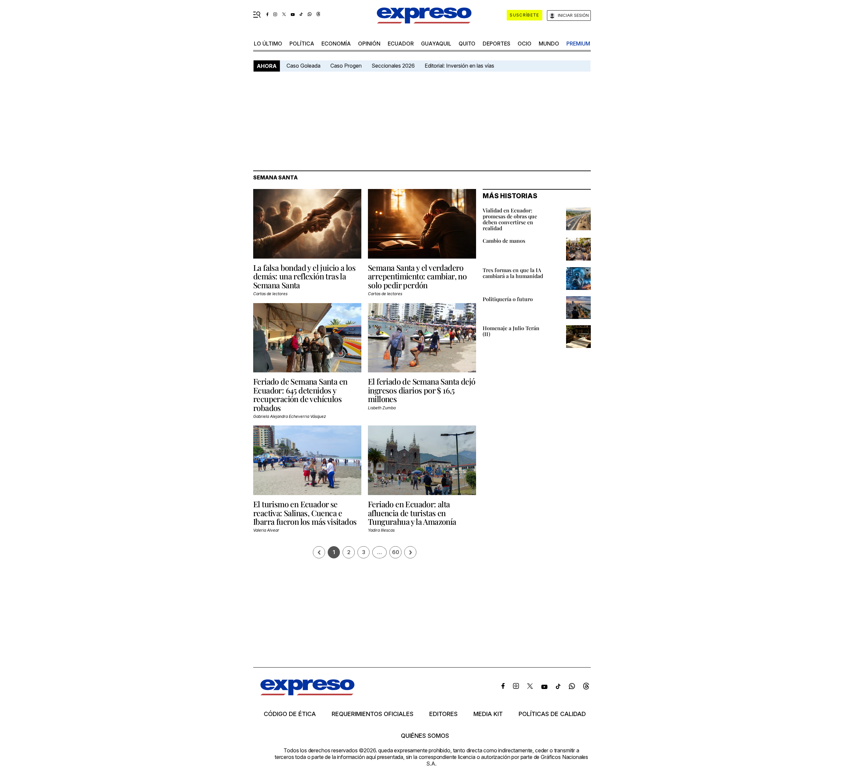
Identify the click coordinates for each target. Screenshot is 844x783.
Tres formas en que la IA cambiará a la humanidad (513, 272)
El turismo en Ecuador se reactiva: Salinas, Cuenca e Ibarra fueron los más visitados (304, 513)
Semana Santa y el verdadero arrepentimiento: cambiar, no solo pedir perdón (417, 276)
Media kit (488, 714)
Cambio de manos (504, 240)
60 (395, 552)
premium (578, 44)
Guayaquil (436, 44)
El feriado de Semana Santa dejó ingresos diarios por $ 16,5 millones (421, 390)
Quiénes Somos (425, 736)
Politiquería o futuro (508, 299)
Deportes (496, 44)
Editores (443, 714)
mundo (549, 44)
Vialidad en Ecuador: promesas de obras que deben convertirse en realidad (510, 219)
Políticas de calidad (552, 714)
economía (336, 44)
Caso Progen (346, 65)
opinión (369, 44)
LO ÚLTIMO (268, 44)
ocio (524, 44)
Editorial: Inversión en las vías (459, 65)
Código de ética (290, 714)
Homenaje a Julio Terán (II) (511, 331)
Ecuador (401, 44)
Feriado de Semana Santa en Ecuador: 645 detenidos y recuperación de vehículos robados (300, 394)
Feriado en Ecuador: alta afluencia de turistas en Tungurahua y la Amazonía (412, 513)
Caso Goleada (303, 65)
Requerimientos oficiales (372, 714)
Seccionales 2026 (393, 65)
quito (467, 44)
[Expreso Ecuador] (307, 693)
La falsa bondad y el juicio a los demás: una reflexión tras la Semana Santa (304, 276)
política (301, 44)
